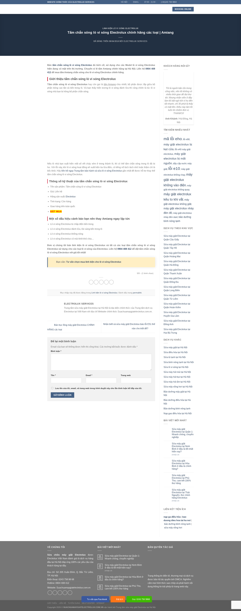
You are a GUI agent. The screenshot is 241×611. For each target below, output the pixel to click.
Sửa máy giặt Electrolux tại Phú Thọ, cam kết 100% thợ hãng (181, 479)
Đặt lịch (119, 599)
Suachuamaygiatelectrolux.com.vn (73, 587)
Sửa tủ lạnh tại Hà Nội (175, 357)
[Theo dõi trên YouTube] (192, 6)
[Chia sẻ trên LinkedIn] (111, 282)
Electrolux (71, 196)
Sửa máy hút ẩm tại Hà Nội (177, 382)
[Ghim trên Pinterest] (106, 282)
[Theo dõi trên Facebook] (182, 2)
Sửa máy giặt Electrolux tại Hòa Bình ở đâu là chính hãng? (181, 465)
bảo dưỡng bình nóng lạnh (177, 524)
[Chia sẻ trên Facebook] (91, 282)
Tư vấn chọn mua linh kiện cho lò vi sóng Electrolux (93, 262)
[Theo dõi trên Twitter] (187, 2)
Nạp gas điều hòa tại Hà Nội (178, 413)
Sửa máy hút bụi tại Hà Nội (177, 377)
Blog (142, 9)
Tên (53, 375)
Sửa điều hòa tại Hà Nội (176, 352)
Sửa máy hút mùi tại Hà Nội (177, 372)
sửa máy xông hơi (173, 527)
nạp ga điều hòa (172, 517)
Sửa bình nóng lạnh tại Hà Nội (179, 362)
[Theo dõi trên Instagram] (184, 2)
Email (89, 375)
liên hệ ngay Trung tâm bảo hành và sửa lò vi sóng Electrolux (91, 171)
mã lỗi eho (173, 139)
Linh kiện (113, 9)
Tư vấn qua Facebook (97, 599)
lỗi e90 (186, 139)
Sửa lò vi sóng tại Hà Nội (176, 367)
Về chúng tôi (86, 9)
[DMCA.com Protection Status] (169, 563)
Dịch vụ (100, 9)
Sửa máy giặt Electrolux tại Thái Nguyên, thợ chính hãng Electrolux (181, 494)
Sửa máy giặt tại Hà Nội (175, 347)
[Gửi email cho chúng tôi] (190, 2)
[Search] (166, 9)
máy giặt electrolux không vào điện (178, 179)
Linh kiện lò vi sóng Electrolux (120, 28)
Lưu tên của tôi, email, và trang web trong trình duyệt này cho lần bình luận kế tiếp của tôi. (98, 388)
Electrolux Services (135, 41)
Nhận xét (175, 455)
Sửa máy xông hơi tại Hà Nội (178, 386)
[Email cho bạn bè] (101, 282)
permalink (137, 293)
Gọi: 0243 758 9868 (141, 599)
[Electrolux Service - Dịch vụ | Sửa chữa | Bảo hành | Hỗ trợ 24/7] (61, 9)
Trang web (126, 375)
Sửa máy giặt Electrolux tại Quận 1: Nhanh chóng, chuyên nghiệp (183, 433)
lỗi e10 (174, 168)
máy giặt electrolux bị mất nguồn (175, 158)
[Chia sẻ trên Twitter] (96, 282)
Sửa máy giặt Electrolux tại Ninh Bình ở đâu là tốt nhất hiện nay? (182, 447)
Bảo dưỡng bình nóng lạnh (177, 408)
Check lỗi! (129, 9)
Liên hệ (152, 9)
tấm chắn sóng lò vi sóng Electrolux (72, 65)
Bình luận (56, 351)
